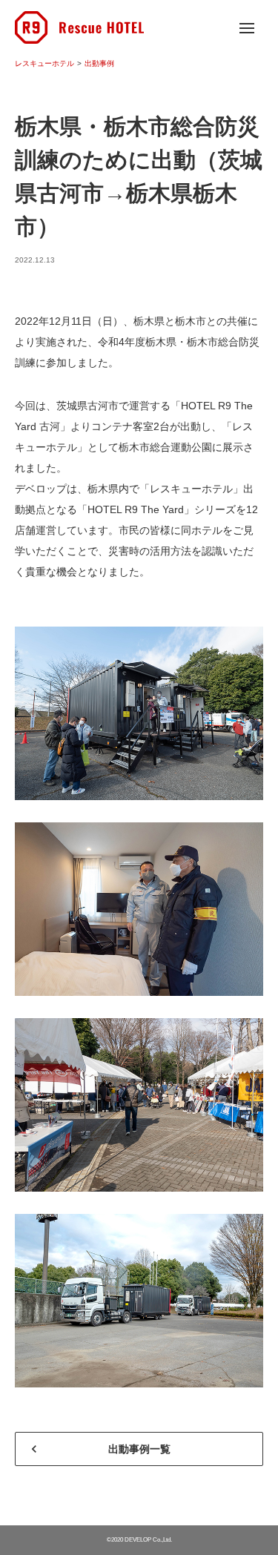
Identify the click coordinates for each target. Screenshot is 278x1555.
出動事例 (99, 63)
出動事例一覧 (139, 1449)
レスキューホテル (44, 63)
